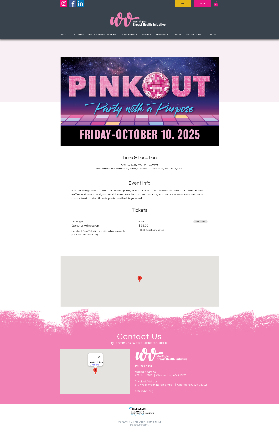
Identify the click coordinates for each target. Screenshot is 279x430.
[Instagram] (63, 3)
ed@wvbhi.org (144, 391)
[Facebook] (72, 3)
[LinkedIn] (80, 3)
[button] (215, 3)
